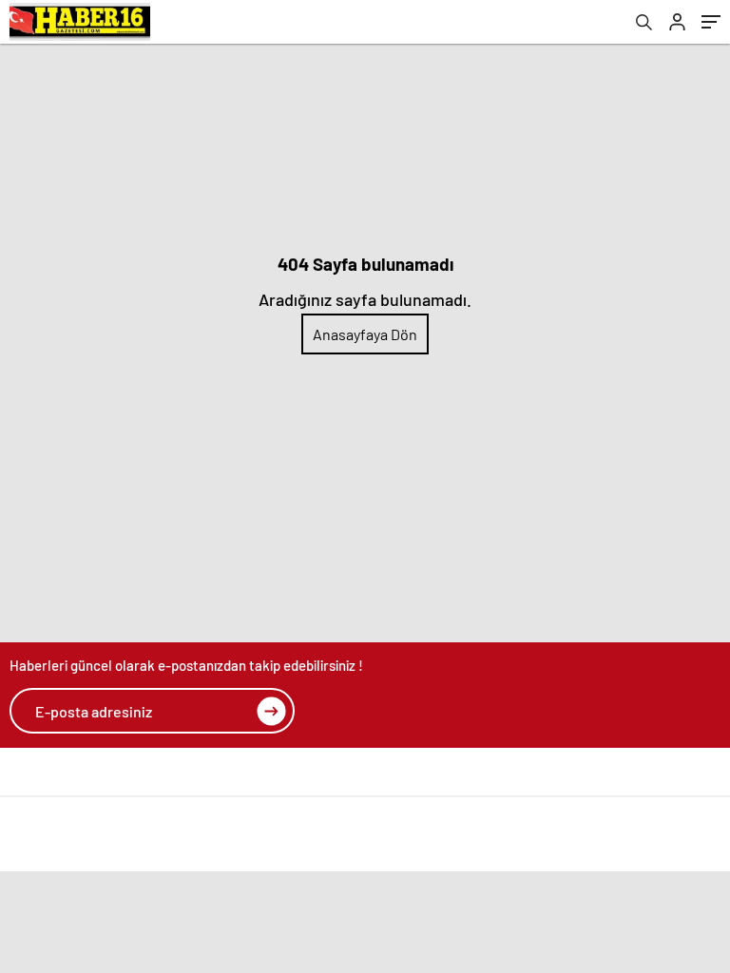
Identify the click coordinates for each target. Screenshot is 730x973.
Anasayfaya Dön (365, 334)
